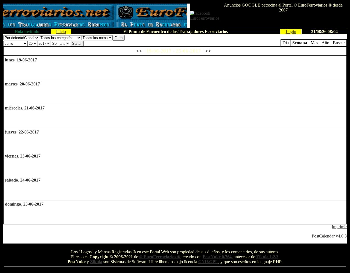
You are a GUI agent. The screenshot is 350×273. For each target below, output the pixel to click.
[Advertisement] (283, 21)
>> (208, 51)
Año (325, 42)
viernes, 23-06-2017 (22, 156)
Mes (314, 42)
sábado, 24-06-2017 (22, 180)
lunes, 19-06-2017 (21, 60)
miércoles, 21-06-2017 (25, 108)
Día (285, 42)
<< (139, 51)
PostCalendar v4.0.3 (329, 236)
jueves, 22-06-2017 (22, 132)
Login (291, 31)
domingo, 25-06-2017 (24, 204)
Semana (299, 42)
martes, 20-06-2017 (22, 84)
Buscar (339, 42)
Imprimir (339, 226)
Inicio (61, 31)
